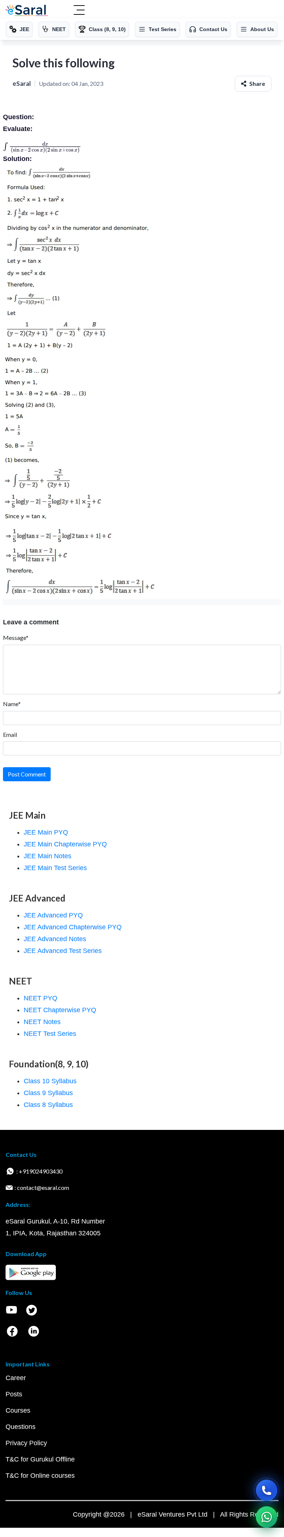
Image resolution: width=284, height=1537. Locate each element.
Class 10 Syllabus (50, 1081)
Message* (15, 637)
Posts (14, 1394)
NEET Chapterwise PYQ (60, 1010)
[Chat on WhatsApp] (266, 1517)
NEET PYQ (40, 998)
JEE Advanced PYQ (53, 915)
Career (16, 1378)
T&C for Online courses (40, 1475)
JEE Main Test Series (55, 868)
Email (10, 734)
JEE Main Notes (47, 856)
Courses (18, 1410)
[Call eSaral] (266, 1490)
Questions (21, 1426)
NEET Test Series (50, 1033)
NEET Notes (42, 1022)
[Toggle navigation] (79, 10)
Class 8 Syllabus (48, 1104)
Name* (12, 703)
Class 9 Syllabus (48, 1093)
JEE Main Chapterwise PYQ (65, 844)
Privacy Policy (26, 1443)
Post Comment (27, 774)
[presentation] (42, 146)
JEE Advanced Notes (55, 939)
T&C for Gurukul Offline (40, 1459)
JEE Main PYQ (46, 832)
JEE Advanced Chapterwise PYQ (73, 927)
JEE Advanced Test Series (63, 950)
